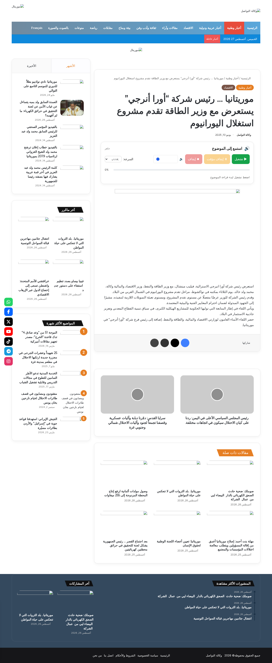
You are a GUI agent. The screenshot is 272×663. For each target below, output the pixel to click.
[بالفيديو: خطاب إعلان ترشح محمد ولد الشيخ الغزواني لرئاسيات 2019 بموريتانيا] (72, 153)
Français (36, 28)
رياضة (93, 28)
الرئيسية (252, 28)
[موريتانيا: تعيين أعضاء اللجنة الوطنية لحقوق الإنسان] (177, 524)
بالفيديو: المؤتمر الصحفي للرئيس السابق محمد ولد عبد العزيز (39, 131)
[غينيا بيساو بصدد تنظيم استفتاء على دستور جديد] (68, 268)
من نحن (97, 655)
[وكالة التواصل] (250, 10)
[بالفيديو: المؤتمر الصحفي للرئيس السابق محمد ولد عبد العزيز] (72, 133)
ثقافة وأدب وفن (146, 28)
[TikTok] (8, 341)
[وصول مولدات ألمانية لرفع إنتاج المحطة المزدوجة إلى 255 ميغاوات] (124, 474)
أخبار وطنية (234, 28)
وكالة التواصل (244, 134)
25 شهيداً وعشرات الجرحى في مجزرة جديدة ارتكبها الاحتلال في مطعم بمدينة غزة (38, 357)
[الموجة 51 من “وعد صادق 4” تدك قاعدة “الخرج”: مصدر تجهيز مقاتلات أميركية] (72, 338)
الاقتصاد (188, 28)
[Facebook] (8, 312)
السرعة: (128, 159)
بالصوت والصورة (58, 28)
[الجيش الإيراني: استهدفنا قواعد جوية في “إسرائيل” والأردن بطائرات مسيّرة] (72, 425)
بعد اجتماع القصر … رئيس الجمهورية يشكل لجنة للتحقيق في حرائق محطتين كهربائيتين (125, 545)
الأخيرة (31, 66)
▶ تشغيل (241, 159)
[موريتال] (136, 49)
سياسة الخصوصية (147, 655)
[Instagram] (8, 361)
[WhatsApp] (8, 302)
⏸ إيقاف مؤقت (217, 159)
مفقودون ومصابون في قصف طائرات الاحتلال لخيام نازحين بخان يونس (39, 398)
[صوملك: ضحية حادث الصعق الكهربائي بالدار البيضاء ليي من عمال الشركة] (230, 474)
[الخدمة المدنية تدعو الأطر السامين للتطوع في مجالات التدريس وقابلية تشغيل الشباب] (72, 379)
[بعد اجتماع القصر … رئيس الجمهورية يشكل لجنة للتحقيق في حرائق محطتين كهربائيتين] (124, 524)
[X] (8, 321)
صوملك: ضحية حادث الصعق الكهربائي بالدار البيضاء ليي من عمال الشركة (232, 495)
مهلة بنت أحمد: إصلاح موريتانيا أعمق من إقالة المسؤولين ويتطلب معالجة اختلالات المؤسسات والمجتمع (231, 545)
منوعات (79, 28)
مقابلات (108, 28)
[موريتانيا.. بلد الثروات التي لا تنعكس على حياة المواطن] (177, 474)
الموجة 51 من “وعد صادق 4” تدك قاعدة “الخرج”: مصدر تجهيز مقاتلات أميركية (39, 337)
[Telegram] (8, 351)
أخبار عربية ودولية (210, 28)
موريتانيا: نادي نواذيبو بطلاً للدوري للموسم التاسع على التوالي (40, 86)
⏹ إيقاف (194, 159)
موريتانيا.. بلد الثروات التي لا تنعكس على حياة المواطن (179, 493)
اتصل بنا (108, 655)
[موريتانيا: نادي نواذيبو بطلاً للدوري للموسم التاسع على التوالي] (72, 87)
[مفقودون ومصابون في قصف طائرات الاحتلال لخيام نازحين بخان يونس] (72, 403)
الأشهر (70, 66)
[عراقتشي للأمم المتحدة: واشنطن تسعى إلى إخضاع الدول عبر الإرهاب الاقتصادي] (33, 268)
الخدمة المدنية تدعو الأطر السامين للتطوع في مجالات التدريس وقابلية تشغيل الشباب (38, 377)
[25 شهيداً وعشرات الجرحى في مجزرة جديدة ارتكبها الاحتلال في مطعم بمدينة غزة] (72, 359)
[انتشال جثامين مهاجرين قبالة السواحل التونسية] (33, 225)
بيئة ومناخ (124, 28)
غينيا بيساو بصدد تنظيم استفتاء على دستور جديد (69, 285)
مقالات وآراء (170, 28)
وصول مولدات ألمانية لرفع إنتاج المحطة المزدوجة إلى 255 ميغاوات (125, 493)
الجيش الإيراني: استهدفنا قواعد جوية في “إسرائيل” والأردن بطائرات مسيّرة (38, 423)
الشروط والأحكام (125, 655)
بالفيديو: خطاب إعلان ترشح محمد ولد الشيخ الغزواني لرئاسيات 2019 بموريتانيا (40, 151)
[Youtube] (8, 331)
